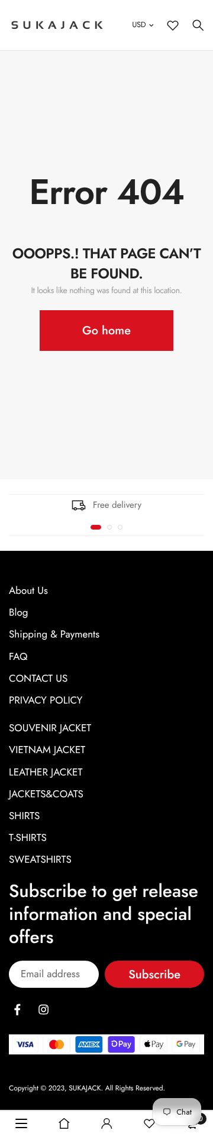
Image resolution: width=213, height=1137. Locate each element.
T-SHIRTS (28, 838)
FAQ (18, 657)
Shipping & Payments (54, 634)
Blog (18, 613)
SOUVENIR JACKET (50, 728)
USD (139, 24)
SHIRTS (24, 816)
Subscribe (154, 974)
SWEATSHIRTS (40, 860)
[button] (96, 527)
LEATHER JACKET (45, 772)
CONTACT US (38, 679)
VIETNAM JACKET (47, 750)
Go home (106, 330)
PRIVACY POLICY (45, 701)
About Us (28, 591)
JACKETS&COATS (46, 794)
